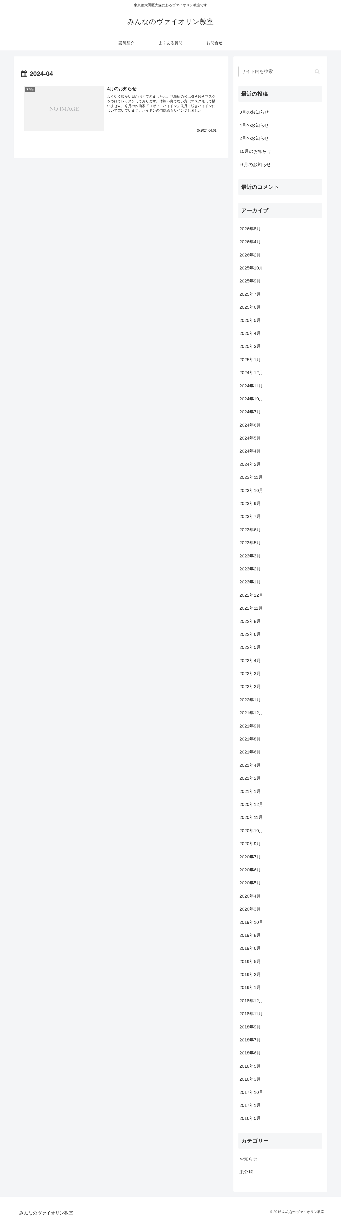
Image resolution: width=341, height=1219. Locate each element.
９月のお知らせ (255, 164)
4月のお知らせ (254, 125)
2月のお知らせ (254, 138)
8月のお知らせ (254, 112)
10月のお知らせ (255, 151)
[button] (317, 71)
